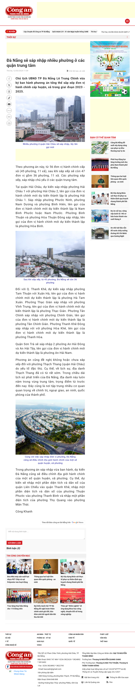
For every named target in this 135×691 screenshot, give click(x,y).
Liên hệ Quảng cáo (92, 682)
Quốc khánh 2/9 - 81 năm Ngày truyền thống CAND (58, 32)
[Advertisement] (55, 48)
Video (39, 645)
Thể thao (103, 641)
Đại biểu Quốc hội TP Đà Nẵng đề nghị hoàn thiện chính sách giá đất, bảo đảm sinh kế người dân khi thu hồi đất (45, 611)
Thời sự (11, 37)
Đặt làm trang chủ (92, 677)
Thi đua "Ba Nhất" (84, 32)
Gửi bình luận (14, 543)
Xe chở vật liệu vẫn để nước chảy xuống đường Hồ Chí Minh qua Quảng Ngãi (119, 232)
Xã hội (7, 638)
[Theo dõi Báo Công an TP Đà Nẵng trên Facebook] (19, 666)
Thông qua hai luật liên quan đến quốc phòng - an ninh (45, 579)
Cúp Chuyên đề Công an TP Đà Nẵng (24, 32)
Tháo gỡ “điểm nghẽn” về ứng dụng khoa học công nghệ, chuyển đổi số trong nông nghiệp (71, 610)
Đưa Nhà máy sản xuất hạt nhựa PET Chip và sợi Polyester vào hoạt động (18, 579)
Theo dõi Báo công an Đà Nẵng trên (56, 522)
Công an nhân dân (76, 634)
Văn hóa (103, 638)
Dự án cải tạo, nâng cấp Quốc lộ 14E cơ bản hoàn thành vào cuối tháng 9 (119, 215)
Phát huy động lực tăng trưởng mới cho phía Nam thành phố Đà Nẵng (119, 163)
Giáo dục (40, 641)
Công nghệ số (10, 645)
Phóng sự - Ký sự (44, 638)
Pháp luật (104, 634)
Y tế (6, 641)
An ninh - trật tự (44, 634)
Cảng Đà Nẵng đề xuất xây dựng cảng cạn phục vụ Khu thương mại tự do (119, 147)
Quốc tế (72, 641)
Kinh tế (71, 638)
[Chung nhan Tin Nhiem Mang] (19, 672)
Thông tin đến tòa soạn (119, 677)
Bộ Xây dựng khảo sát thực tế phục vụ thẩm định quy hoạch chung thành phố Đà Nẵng (72, 581)
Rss (110, 682)
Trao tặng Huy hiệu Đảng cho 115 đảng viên (17, 607)
